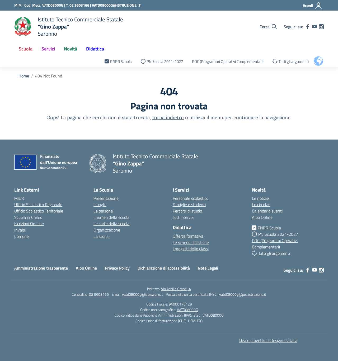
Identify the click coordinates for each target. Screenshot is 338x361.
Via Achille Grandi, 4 (176, 288)
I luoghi (99, 204)
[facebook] (307, 26)
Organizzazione (106, 230)
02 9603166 (99, 294)
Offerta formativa (188, 236)
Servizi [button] (48, 48)
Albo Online (262, 217)
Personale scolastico (190, 198)
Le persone (103, 211)
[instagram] (321, 26)
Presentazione (106, 198)
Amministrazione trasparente (41, 268)
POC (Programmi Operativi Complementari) (228, 61)
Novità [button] (70, 48)
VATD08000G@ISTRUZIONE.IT (116, 5)
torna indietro (168, 117)
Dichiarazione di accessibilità (164, 268)
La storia (101, 236)
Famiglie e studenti (189, 204)
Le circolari (261, 204)
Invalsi (20, 230)
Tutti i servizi (183, 217)
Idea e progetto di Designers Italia (268, 340)
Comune (21, 236)
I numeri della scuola (111, 217)
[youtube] (314, 26)
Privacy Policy (117, 268)
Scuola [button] (25, 48)
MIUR (19, 198)
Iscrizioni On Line (29, 223)
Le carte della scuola (111, 223)
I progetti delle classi (191, 249)
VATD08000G (187, 309)
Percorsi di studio (187, 211)
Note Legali (208, 268)
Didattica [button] (95, 48)
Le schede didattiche (191, 242)
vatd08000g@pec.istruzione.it (242, 294)
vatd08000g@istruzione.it (142, 294)
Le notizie (260, 198)
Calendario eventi (267, 211)
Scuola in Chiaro (28, 217)
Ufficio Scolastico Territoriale (38, 211)
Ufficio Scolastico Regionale (38, 204)
